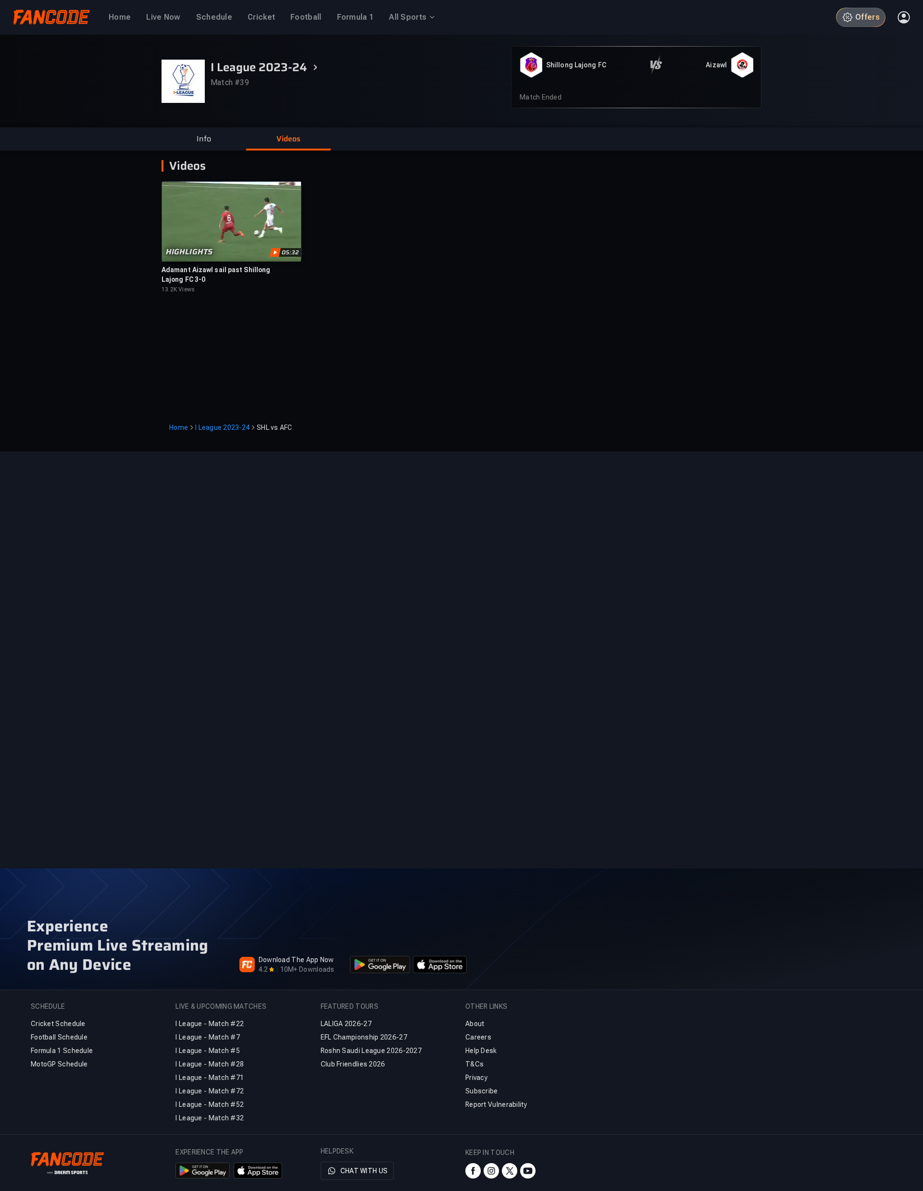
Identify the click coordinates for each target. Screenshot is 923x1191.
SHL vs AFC (274, 427)
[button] (204, 138)
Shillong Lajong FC (576, 65)
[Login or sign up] (903, 17)
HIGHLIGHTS (189, 252)
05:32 (290, 252)
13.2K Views (178, 289)
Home (178, 427)
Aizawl (716, 65)
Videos (187, 166)
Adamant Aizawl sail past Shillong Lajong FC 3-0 (216, 274)
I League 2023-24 (222, 427)
